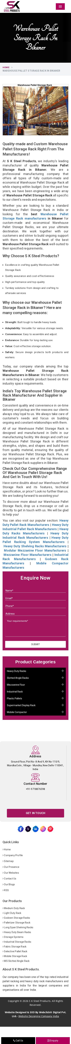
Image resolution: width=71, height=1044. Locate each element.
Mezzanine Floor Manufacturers (27, 555)
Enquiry (53, 1040)
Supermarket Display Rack (21, 705)
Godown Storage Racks (16, 917)
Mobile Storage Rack (15, 956)
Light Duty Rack (12, 913)
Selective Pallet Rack (15, 951)
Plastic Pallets (14, 698)
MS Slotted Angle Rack (16, 961)
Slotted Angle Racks (18, 678)
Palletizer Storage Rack (16, 922)
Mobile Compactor (17, 712)
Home (6, 67)
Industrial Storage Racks (17, 941)
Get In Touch (35, 813)
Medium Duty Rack (14, 908)
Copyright (13, 1001)
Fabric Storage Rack (14, 946)
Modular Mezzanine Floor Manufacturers (35, 550)
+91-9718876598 (35, 789)
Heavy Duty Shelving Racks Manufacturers (35, 546)
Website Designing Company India (38, 1016)
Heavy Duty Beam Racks (17, 932)
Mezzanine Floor (16, 684)
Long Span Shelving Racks (18, 927)
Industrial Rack (15, 691)
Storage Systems (13, 937)
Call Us (19, 1040)
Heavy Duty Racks (16, 671)
